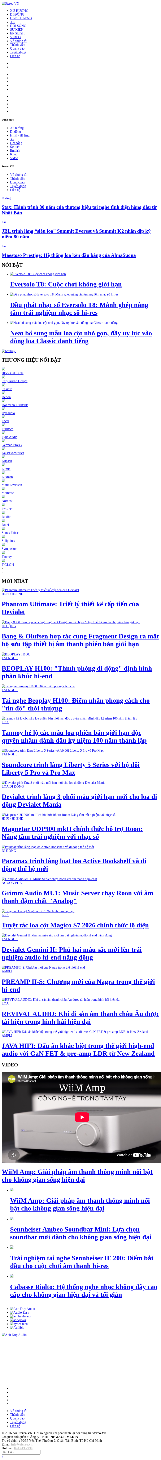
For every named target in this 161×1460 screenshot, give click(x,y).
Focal (5, 421)
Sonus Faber (10, 532)
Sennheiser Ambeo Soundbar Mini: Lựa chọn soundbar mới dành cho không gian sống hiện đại (80, 1233)
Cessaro (7, 389)
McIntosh (8, 493)
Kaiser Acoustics (13, 453)
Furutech (7, 429)
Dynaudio (8, 413)
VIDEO (15, 37)
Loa (4, 221)
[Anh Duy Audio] (22, 1308)
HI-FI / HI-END (21, 18)
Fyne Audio (9, 437)
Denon (6, 397)
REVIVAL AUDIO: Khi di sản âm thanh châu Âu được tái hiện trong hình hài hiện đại (80, 1017)
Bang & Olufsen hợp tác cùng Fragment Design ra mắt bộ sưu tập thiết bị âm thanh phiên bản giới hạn (80, 640)
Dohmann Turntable (15, 405)
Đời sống (16, 143)
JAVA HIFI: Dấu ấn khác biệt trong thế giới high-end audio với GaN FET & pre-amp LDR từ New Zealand (78, 1049)
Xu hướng (17, 128)
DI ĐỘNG (17, 14)
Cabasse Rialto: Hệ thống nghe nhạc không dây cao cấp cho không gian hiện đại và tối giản (83, 1290)
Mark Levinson (12, 485)
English (15, 150)
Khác (13, 154)
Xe (12, 139)
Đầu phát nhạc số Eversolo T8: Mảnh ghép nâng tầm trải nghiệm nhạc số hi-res (79, 308)
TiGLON (8, 564)
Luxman (7, 477)
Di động (15, 131)
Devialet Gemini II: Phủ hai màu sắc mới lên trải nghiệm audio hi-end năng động (72, 953)
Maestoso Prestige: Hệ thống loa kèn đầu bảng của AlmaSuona (69, 255)
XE (12, 22)
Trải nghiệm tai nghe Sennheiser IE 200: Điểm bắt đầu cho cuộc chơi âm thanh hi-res (81, 1262)
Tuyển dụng (18, 52)
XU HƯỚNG (19, 10)
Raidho (6, 517)
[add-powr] (18, 1320)
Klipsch (7, 461)
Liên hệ (15, 56)
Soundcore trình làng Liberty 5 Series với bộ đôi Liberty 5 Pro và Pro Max (71, 768)
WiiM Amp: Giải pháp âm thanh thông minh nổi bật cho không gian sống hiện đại (77, 1175)
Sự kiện (15, 146)
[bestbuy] (9, 351)
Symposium (9, 548)
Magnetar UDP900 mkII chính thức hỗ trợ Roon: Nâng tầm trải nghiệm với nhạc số (72, 832)
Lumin (6, 469)
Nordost (7, 501)
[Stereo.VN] (10, 3)
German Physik (12, 445)
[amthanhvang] (20, 1316)
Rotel (5, 524)
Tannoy (7, 556)
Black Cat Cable (12, 373)
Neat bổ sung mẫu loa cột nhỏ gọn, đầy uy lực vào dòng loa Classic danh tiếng (81, 337)
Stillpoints (8, 540)
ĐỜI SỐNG (18, 26)
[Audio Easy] (19, 1312)
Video (14, 158)
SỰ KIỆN (16, 29)
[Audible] (17, 1327)
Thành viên (17, 44)
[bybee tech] (19, 1324)
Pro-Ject (7, 509)
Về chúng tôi (18, 41)
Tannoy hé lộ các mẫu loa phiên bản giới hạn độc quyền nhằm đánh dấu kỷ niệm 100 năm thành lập (74, 736)
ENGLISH (17, 33)
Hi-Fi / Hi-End (20, 135)
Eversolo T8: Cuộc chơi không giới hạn (66, 284)
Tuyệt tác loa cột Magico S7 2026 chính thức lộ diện (75, 925)
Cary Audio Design (14, 381)
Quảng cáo (17, 48)
